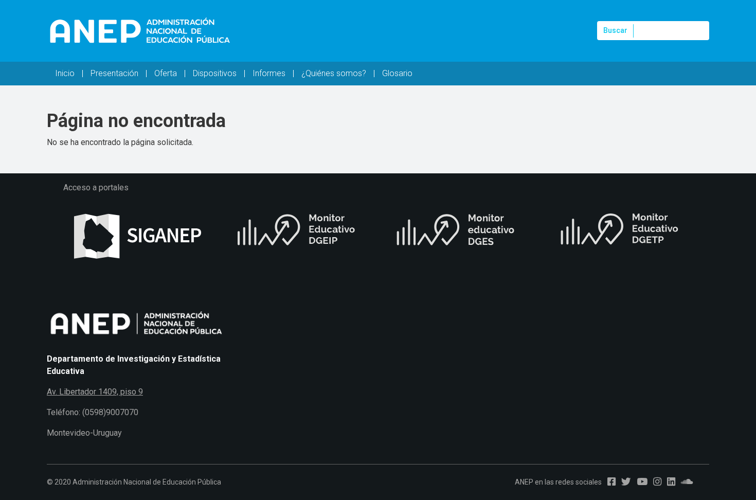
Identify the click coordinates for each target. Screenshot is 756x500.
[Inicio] (139, 30)
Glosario (397, 73)
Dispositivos (215, 73)
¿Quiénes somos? (333, 73)
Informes (269, 73)
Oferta (165, 73)
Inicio (65, 73)
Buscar (615, 30)
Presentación (114, 73)
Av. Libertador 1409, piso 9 (95, 392)
